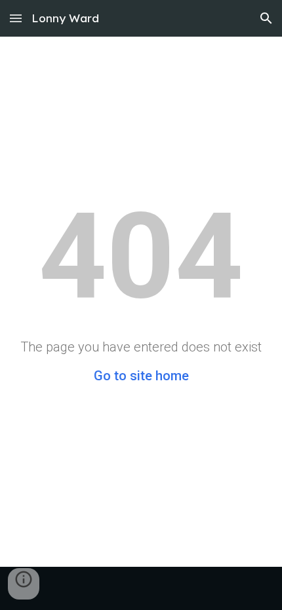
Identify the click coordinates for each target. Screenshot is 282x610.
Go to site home (141, 376)
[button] (15, 18)
